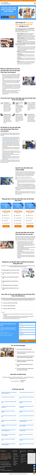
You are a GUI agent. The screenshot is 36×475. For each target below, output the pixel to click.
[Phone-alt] (34, 471)
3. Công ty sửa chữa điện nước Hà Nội (8, 308)
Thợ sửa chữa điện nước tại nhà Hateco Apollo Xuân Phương (26, 421)
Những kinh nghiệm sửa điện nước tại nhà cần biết (10, 270)
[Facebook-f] (34, 468)
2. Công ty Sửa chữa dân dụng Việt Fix (8, 305)
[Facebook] (34, 0)
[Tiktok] (35, 0)
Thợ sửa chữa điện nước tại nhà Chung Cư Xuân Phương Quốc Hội (8, 430)
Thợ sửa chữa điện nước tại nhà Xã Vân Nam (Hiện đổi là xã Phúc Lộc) (8, 393)
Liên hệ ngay (6, 226)
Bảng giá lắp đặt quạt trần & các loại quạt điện (10, 285)
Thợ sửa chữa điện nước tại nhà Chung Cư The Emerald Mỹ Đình (8, 444)
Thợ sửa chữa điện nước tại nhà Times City (26, 392)
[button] (35, 3)
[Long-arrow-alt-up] (34, 473)
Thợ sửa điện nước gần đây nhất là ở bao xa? (24, 349)
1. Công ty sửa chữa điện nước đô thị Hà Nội (9, 302)
